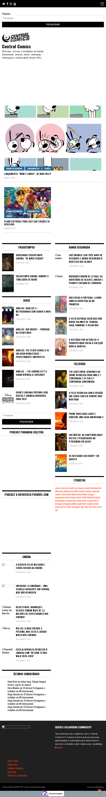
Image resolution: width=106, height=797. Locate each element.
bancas (81, 488)
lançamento (59, 497)
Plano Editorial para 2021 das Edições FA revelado (27, 223)
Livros (47, 168)
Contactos (12, 772)
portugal (58, 503)
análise (72, 488)
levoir (67, 497)
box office (74, 491)
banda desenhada (92, 488)
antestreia (64, 488)
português (67, 503)
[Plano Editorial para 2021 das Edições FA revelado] (27, 202)
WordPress (100, 786)
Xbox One (88, 506)
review (96, 503)
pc (66, 500)
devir (69, 494)
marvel (78, 497)
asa (76, 488)
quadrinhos (82, 503)
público (74, 503)
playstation (72, 500)
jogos (92, 494)
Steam (57, 506)
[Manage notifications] (99, 791)
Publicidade (12, 764)
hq (88, 494)
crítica (63, 494)
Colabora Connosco (15, 768)
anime (57, 488)
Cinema (82, 491)
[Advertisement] (53, 80)
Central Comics (16, 46)
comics (58, 494)
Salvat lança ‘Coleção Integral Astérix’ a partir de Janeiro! (27, 683)
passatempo (60, 500)
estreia (80, 494)
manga (72, 497)
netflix (84, 497)
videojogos (76, 506)
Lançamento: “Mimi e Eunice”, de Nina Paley (27, 174)
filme (85, 494)
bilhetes (67, 491)
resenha (90, 503)
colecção (96, 491)
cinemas (88, 491)
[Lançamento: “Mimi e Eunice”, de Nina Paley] (53, 138)
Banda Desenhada (14, 168)
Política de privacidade (17, 775)
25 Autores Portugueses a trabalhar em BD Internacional (26, 689)
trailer (68, 506)
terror (63, 506)
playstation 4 (82, 500)
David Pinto (12, 681)
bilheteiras (59, 491)
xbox (82, 506)
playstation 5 (93, 500)
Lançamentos (33, 168)
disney (73, 494)
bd (100, 488)
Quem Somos (13, 761)
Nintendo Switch (93, 497)
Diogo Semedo (14, 694)
